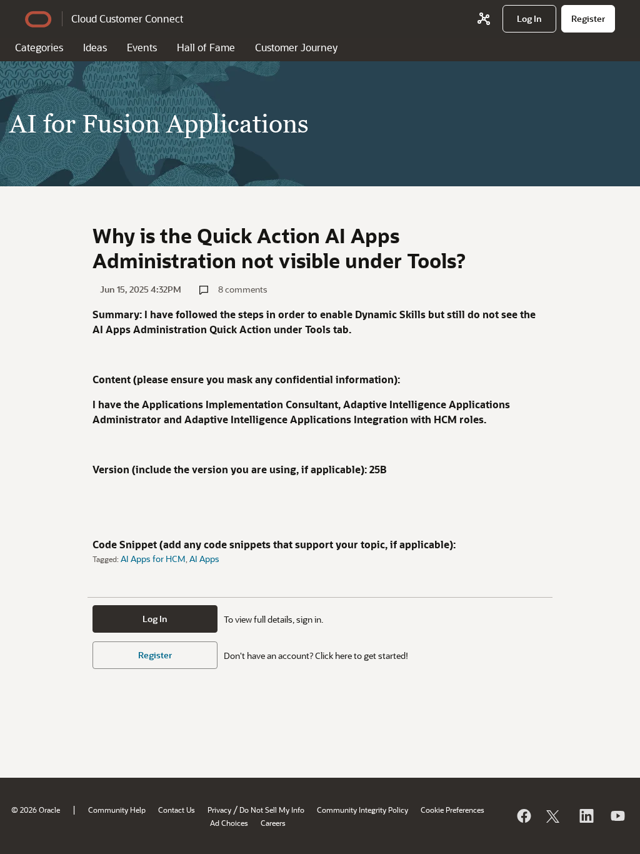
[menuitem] (529, 19)
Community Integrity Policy (362, 810)
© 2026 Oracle (35, 810)
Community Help (117, 810)
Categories (39, 47)
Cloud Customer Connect (127, 18)
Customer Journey (296, 47)
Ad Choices (229, 823)
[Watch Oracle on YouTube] (617, 815)
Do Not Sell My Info (271, 810)
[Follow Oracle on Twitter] (554, 815)
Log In (155, 619)
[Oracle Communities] (483, 18)
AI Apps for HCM (153, 559)
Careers (273, 823)
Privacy (219, 810)
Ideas (95, 47)
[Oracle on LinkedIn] (586, 815)
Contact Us (176, 810)
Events (142, 47)
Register (155, 655)
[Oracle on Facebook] (523, 815)
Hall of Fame (206, 47)
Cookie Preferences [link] (452, 810)
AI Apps (204, 559)
